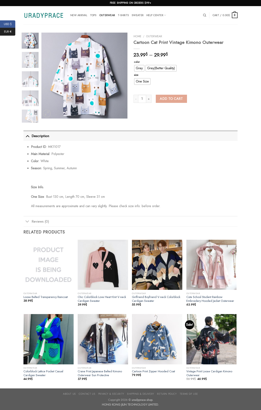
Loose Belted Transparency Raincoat (45, 297)
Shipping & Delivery (140, 394)
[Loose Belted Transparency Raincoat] (48, 265)
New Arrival (78, 15)
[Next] (120, 75)
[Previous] (48, 75)
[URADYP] (43, 15)
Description (40, 135)
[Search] (204, 15)
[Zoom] (47, 114)
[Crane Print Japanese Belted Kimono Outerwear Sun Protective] (103, 339)
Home (137, 36)
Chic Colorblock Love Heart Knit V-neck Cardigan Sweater (102, 299)
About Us (69, 394)
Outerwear (107, 15)
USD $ (9, 24)
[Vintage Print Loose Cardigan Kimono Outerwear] (211, 339)
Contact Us (87, 394)
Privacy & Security (111, 394)
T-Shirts (123, 15)
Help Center (154, 15)
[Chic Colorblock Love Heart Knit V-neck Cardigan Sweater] (103, 265)
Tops (93, 15)
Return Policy (167, 394)
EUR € (9, 31)
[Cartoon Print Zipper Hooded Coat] (157, 339)
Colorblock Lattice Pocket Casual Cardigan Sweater (43, 373)
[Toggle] (27, 135)
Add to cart (171, 98)
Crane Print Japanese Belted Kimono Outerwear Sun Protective (100, 373)
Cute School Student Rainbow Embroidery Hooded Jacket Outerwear (210, 299)
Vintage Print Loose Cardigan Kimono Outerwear (209, 373)
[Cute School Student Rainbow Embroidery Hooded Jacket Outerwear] (211, 265)
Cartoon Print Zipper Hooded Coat (153, 371)
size (136, 75)
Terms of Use (189, 394)
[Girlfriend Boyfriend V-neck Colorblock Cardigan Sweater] (157, 265)
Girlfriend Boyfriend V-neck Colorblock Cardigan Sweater (156, 299)
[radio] (139, 68)
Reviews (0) (40, 221)
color (137, 61)
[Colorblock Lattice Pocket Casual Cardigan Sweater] (48, 339)
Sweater (138, 15)
